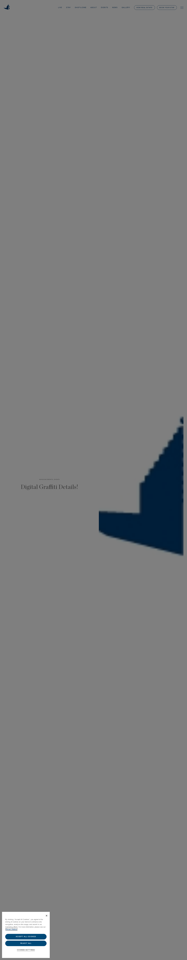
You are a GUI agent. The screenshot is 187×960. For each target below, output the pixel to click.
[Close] (46, 915)
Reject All (26, 943)
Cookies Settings (26, 950)
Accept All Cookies (26, 936)
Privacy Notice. (11, 929)
